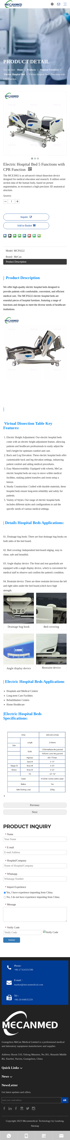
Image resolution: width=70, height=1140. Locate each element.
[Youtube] (22, 1108)
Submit (11, 940)
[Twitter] (28, 1108)
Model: (9, 250)
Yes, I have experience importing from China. (29, 892)
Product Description (16, 261)
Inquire (24, 217)
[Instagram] (33, 1108)
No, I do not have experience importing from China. (33, 897)
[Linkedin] (10, 1108)
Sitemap (35, 1126)
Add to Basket (24, 225)
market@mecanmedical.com (28, 984)
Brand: (9, 256)
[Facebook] (4, 1108)
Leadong (59, 1121)
